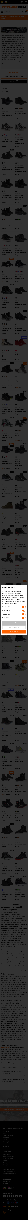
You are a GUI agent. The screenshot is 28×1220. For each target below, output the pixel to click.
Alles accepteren (14, 632)
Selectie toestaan (14, 627)
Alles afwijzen (14, 623)
